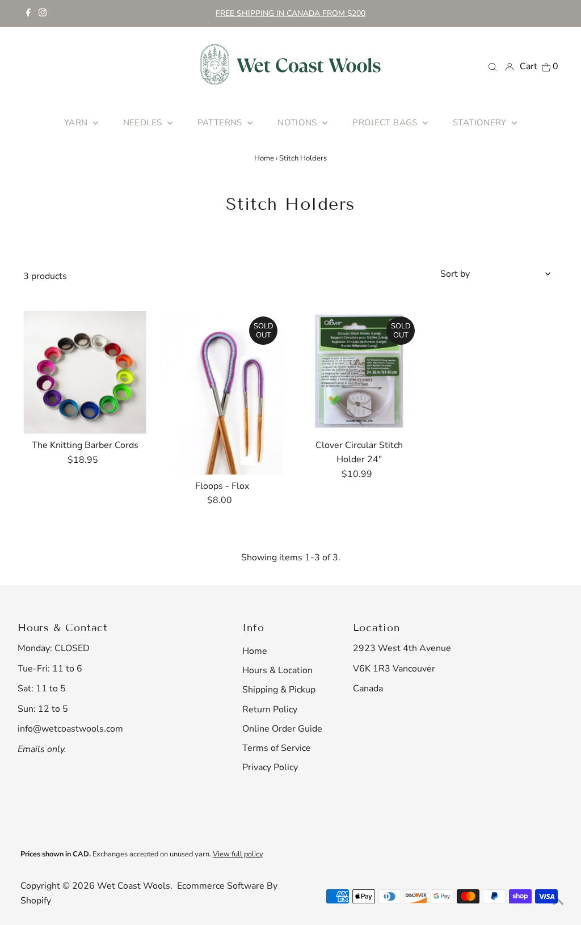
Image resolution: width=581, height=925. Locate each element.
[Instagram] (42, 13)
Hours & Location (277, 670)
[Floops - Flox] (222, 393)
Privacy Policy (270, 767)
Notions (298, 122)
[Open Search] (492, 66)
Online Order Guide (282, 729)
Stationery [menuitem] (481, 122)
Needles (144, 122)
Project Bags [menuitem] (386, 122)
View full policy (238, 854)
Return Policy (269, 709)
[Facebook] (28, 13)
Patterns (221, 122)
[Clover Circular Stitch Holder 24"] (358, 372)
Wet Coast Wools (133, 886)
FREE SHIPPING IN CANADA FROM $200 (290, 13)
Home (264, 158)
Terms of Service (276, 748)
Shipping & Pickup (278, 689)
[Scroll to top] (558, 902)
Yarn (77, 122)
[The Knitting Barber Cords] (84, 372)
